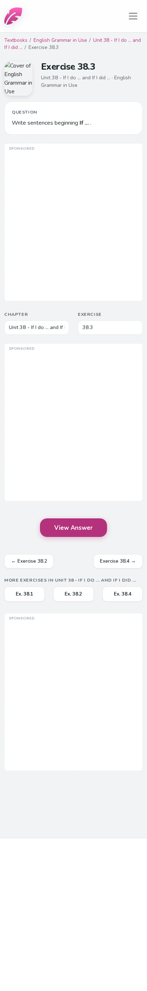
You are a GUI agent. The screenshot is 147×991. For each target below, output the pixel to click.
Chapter (16, 314)
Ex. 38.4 (122, 594)
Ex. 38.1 (24, 594)
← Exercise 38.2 (29, 561)
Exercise (90, 314)
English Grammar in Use (60, 40)
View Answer (73, 528)
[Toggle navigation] (133, 16)
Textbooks (15, 40)
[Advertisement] (73, 223)
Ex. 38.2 (73, 594)
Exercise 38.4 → (118, 561)
